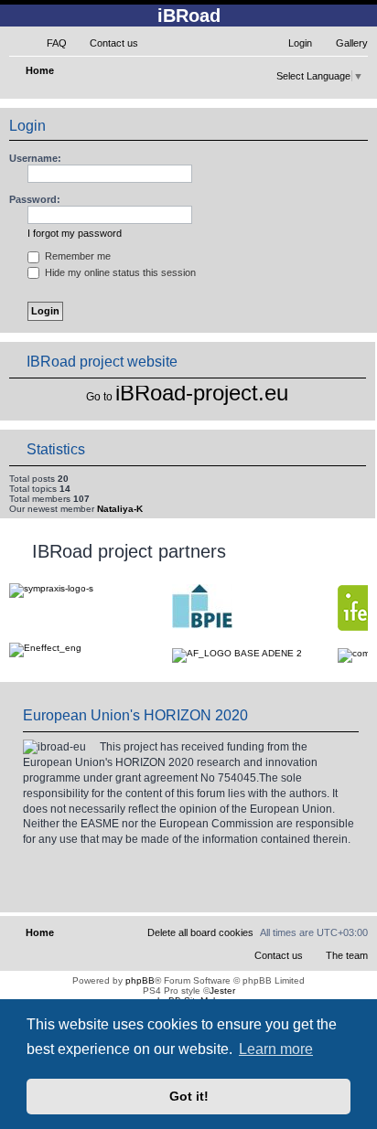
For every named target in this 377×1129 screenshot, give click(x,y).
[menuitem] (48, 43)
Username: (35, 158)
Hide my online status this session (119, 272)
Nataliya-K (120, 509)
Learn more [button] (276, 1049)
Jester (222, 990)
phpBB (140, 980)
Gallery (352, 42)
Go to (99, 396)
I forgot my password (74, 233)
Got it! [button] (189, 1096)
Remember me (76, 255)
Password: (34, 199)
